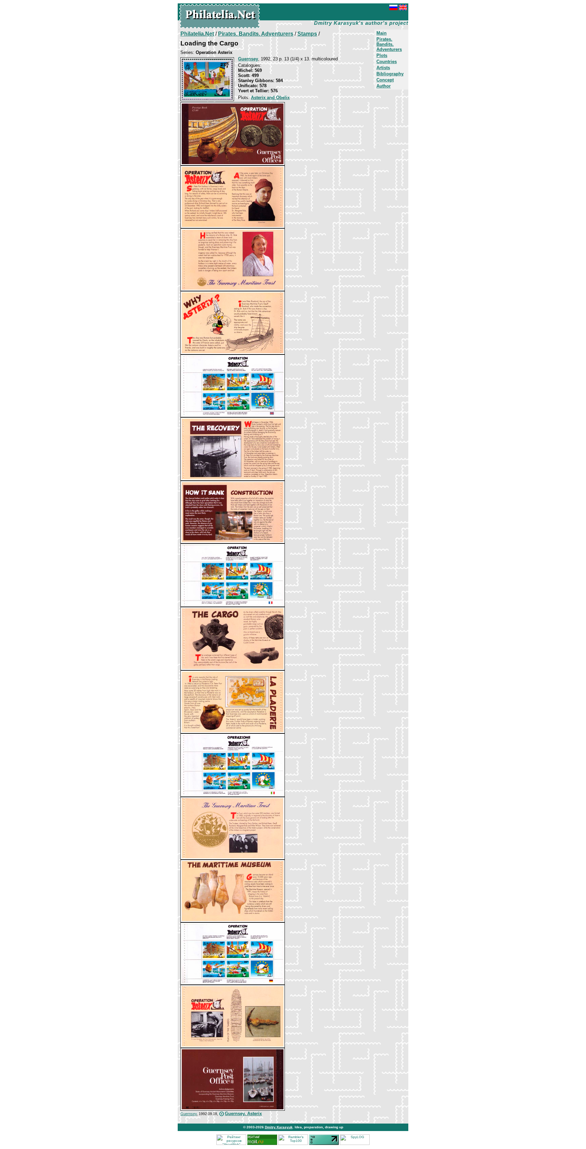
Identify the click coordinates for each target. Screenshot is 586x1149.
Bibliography (390, 73)
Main (381, 33)
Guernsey (188, 1114)
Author (383, 86)
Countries (386, 61)
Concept (385, 79)
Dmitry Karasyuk (279, 1127)
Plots (381, 55)
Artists (383, 67)
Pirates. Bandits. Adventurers (389, 44)
